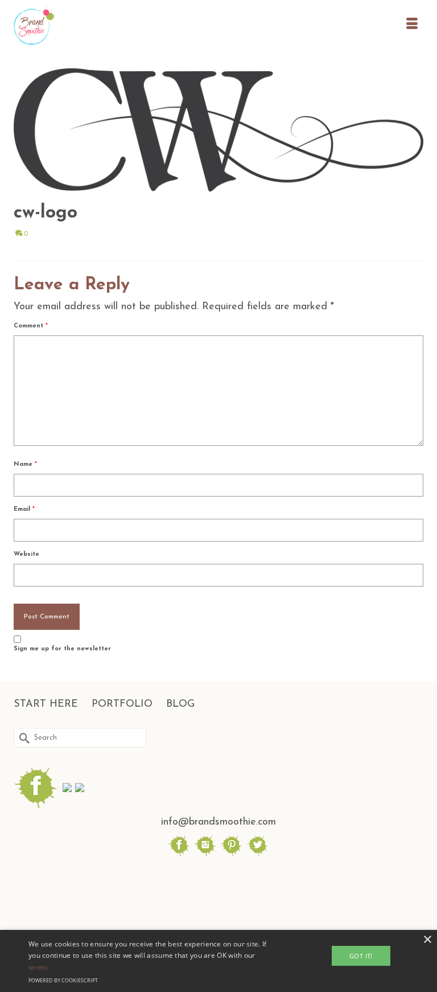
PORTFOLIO (122, 704)
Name (25, 464)
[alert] (218, 961)
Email (24, 509)
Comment (31, 326)
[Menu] (412, 25)
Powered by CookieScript (63, 980)
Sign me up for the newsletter (62, 649)
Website (26, 554)
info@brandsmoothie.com (218, 822)
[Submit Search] (22, 738)
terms (38, 967)
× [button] (427, 940)
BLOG (180, 704)
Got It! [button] (361, 956)
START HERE (46, 704)
